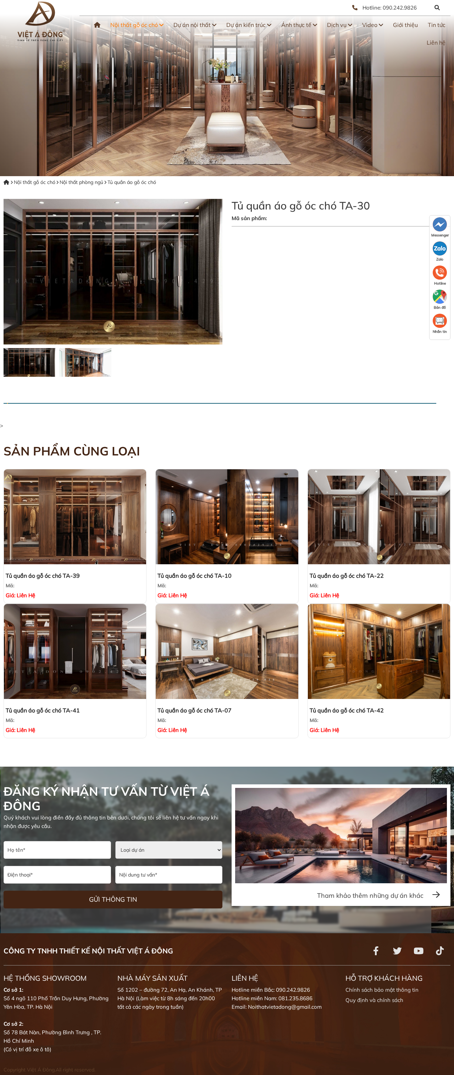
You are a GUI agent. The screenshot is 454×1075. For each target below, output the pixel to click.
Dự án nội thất (192, 24)
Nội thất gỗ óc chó (134, 24)
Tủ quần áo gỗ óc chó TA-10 (194, 575)
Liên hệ (436, 42)
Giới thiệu (405, 24)
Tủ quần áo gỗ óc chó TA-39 (43, 575)
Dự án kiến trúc (246, 24)
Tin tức (436, 24)
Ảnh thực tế (297, 24)
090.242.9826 (400, 7)
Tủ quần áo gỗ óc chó (131, 182)
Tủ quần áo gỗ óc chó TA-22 (347, 575)
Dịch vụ (337, 24)
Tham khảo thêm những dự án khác (371, 895)
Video (370, 24)
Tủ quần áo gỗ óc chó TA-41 (43, 710)
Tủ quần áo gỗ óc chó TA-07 (194, 710)
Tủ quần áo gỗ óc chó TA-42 (347, 710)
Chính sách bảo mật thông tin (382, 989)
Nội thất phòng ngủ (81, 182)
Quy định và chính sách (374, 1000)
